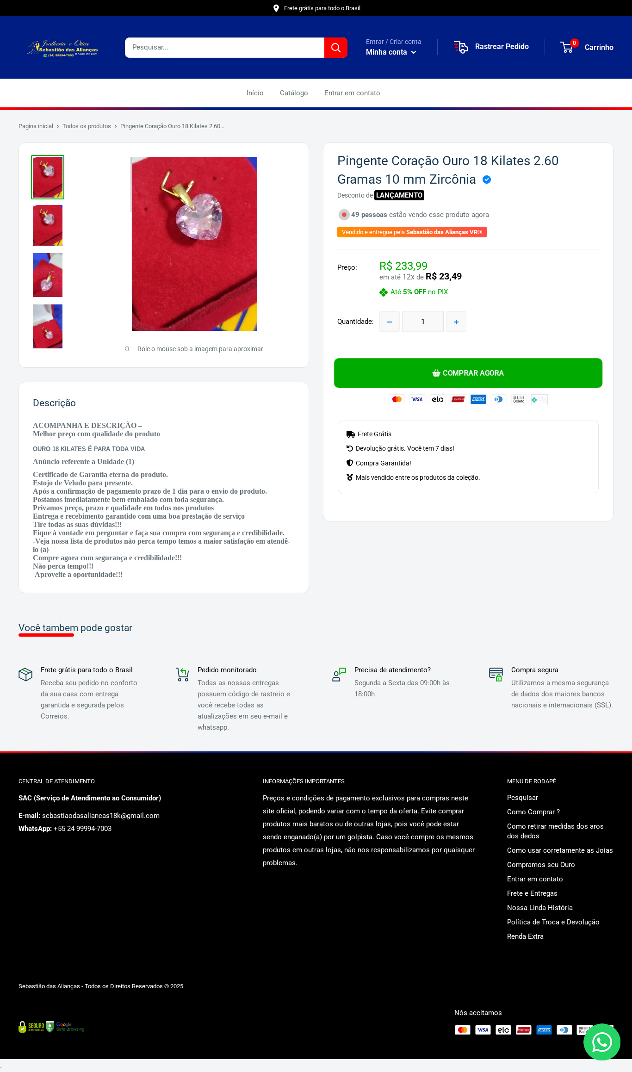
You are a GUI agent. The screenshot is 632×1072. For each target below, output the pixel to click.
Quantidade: (355, 322)
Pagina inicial (36, 126)
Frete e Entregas (532, 893)
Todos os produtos (86, 126)
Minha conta (387, 52)
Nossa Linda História (540, 908)
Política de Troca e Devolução (553, 922)
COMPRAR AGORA (473, 373)
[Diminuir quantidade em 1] (389, 322)
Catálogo (294, 93)
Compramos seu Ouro (541, 865)
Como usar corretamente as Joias (560, 850)
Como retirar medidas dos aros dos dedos (555, 831)
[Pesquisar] (335, 47)
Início (255, 93)
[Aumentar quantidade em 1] (456, 322)
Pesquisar (522, 797)
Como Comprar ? (533, 812)
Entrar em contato (352, 93)
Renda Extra (525, 936)
